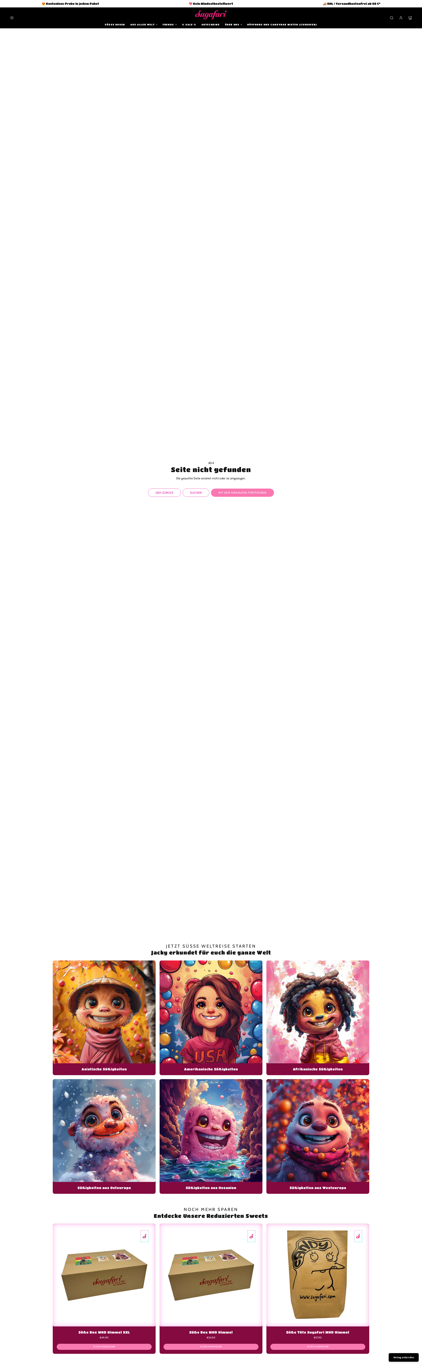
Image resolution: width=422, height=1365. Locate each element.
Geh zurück (165, 492)
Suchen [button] (196, 492)
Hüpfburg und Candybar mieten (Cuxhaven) (282, 24)
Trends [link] (168, 24)
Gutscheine (211, 24)
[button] (12, 18)
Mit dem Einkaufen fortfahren (242, 492)
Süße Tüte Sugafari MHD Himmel (317, 1332)
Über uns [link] (232, 24)
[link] (401, 18)
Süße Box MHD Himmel (211, 1332)
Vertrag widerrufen (403, 1357)
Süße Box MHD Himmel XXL (104, 1332)
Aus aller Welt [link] (142, 24)
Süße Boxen (115, 24)
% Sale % (189, 24)
